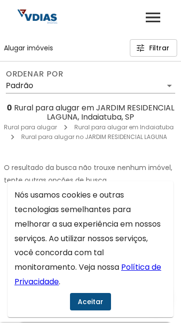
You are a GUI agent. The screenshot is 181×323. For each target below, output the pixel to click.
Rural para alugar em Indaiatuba (124, 127)
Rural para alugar (30, 127)
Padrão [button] (19, 85)
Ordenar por (35, 74)
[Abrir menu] (153, 17)
